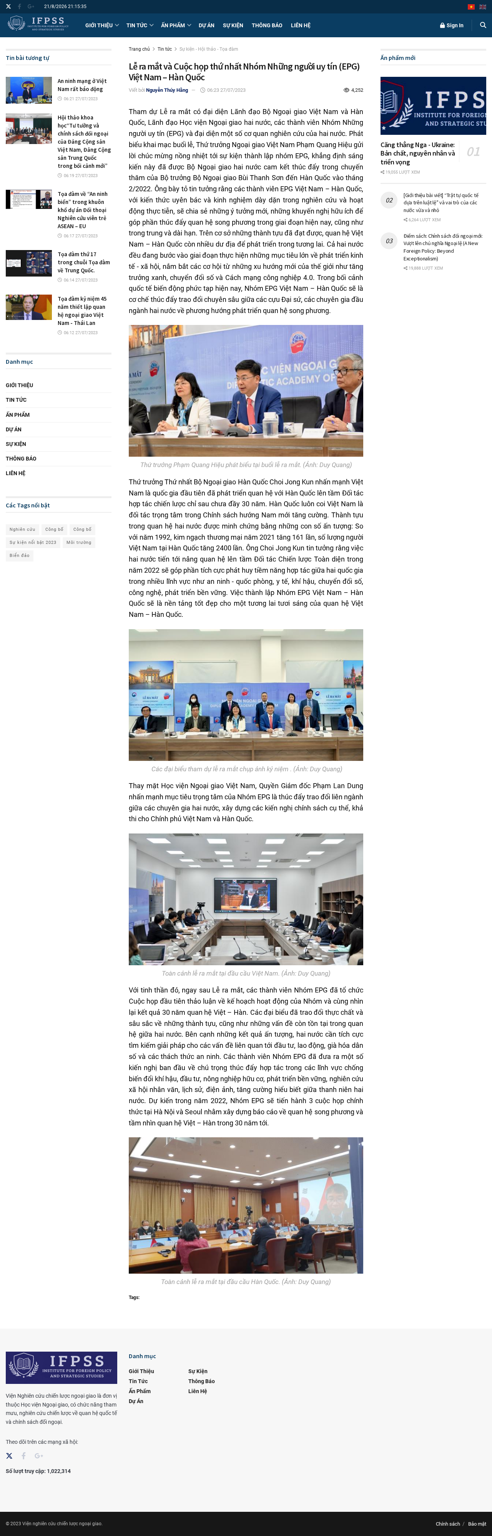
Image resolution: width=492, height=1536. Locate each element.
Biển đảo (20, 555)
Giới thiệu (99, 25)
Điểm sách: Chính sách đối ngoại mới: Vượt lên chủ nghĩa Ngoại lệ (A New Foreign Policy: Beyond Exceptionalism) (443, 247)
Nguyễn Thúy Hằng (167, 90)
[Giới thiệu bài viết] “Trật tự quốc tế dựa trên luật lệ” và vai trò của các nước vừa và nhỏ (441, 203)
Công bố (54, 529)
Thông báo (267, 25)
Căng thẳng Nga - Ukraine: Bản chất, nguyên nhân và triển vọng (418, 153)
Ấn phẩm (173, 25)
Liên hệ (301, 25)
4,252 (356, 90)
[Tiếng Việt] (471, 6)
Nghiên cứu (22, 529)
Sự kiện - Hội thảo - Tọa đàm (209, 49)
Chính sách (448, 1524)
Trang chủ (139, 49)
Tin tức (136, 25)
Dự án (206, 25)
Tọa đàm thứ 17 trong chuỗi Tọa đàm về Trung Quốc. (84, 262)
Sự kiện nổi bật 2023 (33, 542)
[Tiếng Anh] (482, 6)
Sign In (454, 25)
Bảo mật (477, 1524)
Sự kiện (233, 25)
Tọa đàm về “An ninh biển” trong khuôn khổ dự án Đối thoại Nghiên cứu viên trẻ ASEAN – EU (83, 210)
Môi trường (78, 542)
